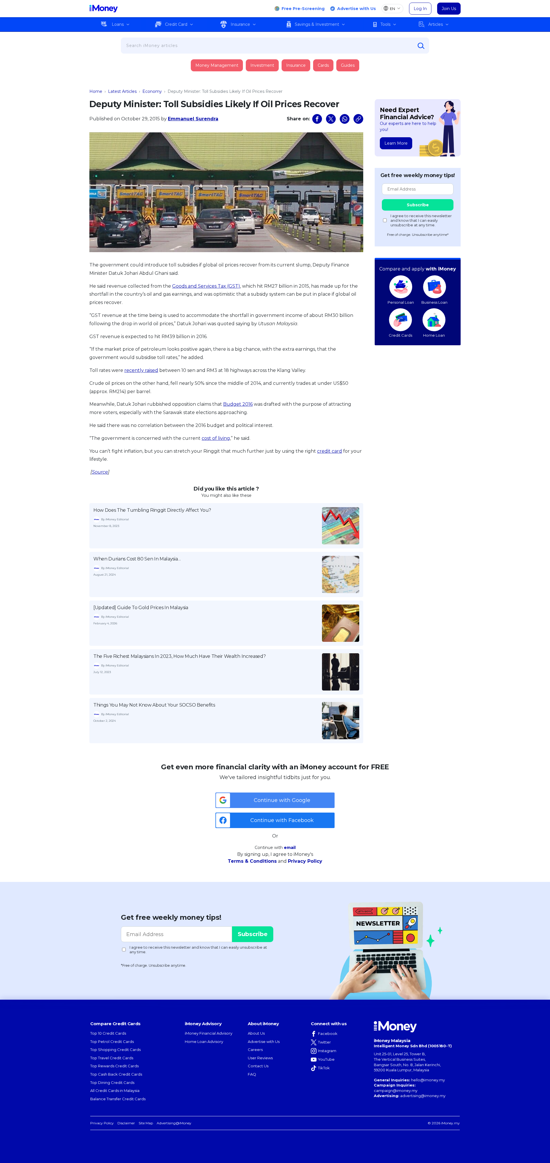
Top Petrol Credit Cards (112, 1041)
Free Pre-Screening (303, 8)
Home (95, 91)
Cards (323, 65)
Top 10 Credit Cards (108, 1033)
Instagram (327, 1050)
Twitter (324, 1042)
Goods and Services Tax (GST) (206, 286)
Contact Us (258, 1066)
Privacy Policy (305, 861)
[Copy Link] (358, 119)
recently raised (141, 370)
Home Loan (434, 335)
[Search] (421, 46)
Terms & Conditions (252, 861)
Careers (255, 1049)
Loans (118, 24)
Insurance (240, 24)
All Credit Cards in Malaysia (115, 1090)
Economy (152, 91)
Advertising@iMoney (174, 1123)
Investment (262, 65)
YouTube (326, 1059)
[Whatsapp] (344, 119)
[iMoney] (103, 8)
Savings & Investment (317, 24)
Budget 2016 (238, 404)
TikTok (324, 1068)
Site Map (146, 1123)
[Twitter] (331, 119)
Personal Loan (401, 302)
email (290, 847)
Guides (348, 65)
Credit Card (176, 24)
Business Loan (434, 302)
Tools (385, 24)
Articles (435, 24)
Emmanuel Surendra (193, 118)
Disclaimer (126, 1123)
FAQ (252, 1074)
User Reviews (260, 1058)
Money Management (216, 65)
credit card (329, 451)
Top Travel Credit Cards (111, 1058)
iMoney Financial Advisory (208, 1033)
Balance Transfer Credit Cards (118, 1099)
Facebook (327, 1033)
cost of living (216, 438)
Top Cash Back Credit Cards (116, 1074)
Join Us (449, 8)
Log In (420, 8)
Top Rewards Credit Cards (114, 1066)
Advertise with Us (356, 8)
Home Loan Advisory (204, 1041)
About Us (256, 1033)
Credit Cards (400, 335)
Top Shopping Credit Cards (115, 1049)
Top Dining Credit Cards (112, 1082)
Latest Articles (122, 91)
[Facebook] (317, 119)
